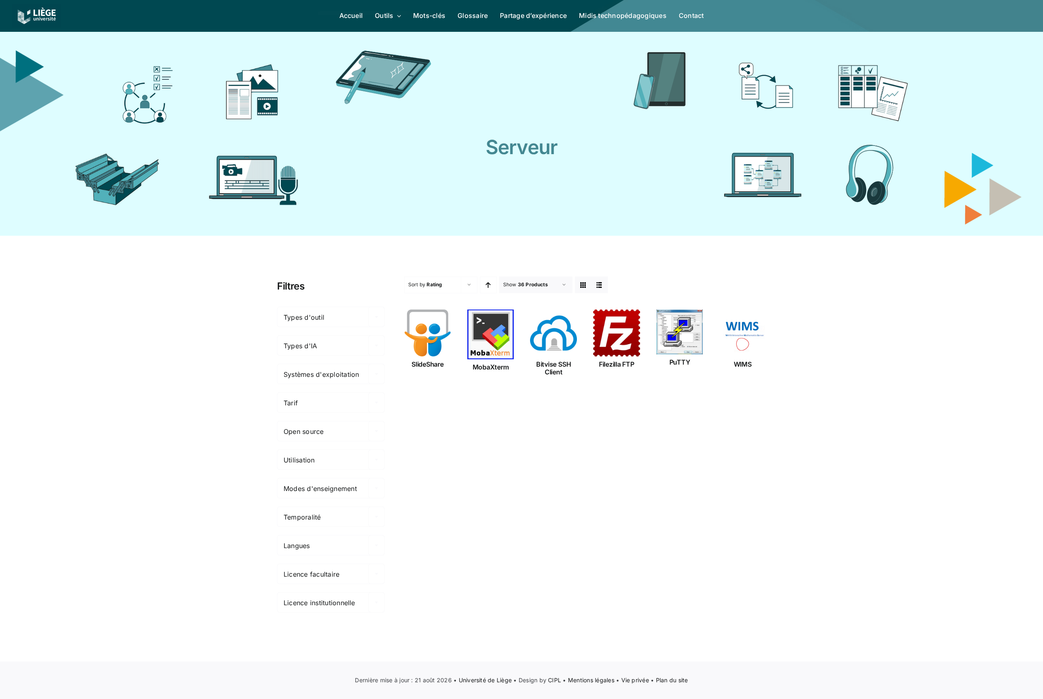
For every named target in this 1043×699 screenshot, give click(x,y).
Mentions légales (591, 680)
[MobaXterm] (490, 334)
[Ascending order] (488, 285)
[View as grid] (583, 285)
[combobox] (331, 317)
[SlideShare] (427, 333)
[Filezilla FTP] (616, 333)
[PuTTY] (679, 332)
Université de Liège (485, 680)
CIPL (554, 680)
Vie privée (635, 680)
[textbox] (330, 317)
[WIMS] (742, 333)
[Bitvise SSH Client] (553, 333)
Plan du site (672, 680)
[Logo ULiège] (36, 7)
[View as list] (599, 285)
